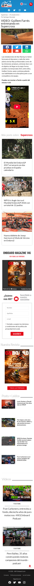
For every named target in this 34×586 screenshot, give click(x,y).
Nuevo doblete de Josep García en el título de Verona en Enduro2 (16, 238)
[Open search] (31, 4)
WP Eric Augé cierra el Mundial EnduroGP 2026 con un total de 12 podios (17, 203)
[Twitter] (14, 10)
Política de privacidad (15, 575)
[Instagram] (19, 10)
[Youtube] (25, 10)
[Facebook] (9, 10)
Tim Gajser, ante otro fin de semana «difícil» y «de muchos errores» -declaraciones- (24, 422)
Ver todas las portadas (17, 256)
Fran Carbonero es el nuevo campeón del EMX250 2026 (23, 458)
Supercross (4, 15)
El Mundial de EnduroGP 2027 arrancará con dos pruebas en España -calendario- (15, 166)
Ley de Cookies (26, 575)
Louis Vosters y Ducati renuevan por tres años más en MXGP (24, 403)
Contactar (6, 575)
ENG (25, 4)
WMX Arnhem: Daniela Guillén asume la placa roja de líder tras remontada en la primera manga (24, 441)
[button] (7, 47)
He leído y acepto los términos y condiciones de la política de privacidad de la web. (17, 326)
